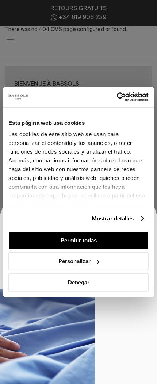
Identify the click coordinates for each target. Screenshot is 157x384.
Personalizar (74, 261)
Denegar (78, 282)
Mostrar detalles (113, 218)
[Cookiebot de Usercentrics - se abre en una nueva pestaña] (117, 97)
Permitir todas (79, 240)
